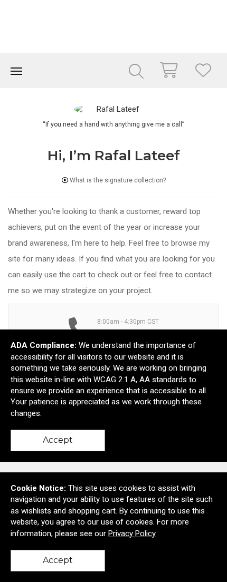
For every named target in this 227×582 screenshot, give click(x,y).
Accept (58, 440)
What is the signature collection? (117, 180)
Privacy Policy (132, 533)
